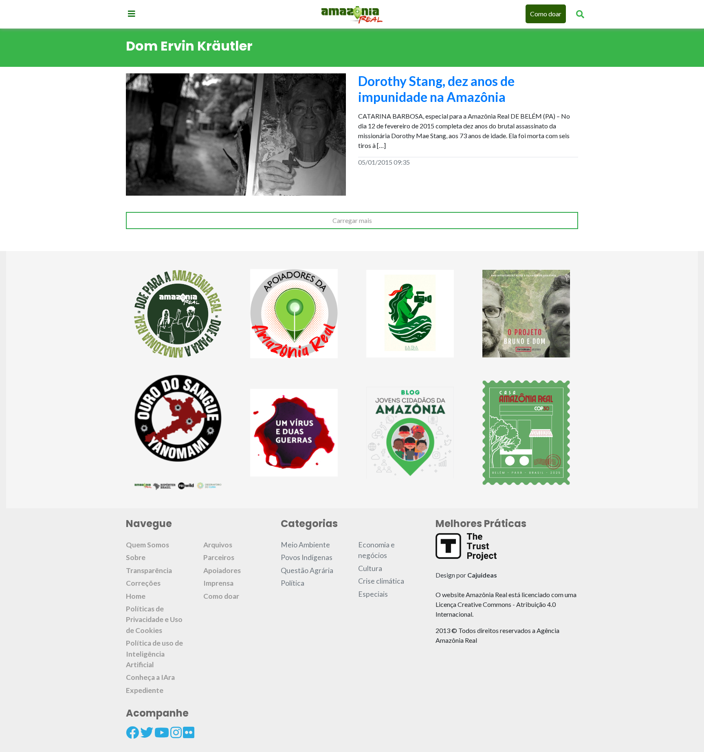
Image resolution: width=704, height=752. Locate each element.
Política (292, 583)
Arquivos (217, 544)
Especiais (373, 594)
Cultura (370, 568)
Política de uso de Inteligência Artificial (154, 654)
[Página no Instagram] (176, 732)
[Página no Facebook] (132, 732)
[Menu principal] (131, 13)
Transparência (149, 570)
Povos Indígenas (306, 557)
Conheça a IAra (150, 677)
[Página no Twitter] (146, 732)
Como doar (545, 14)
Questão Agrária (307, 570)
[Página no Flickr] (188, 732)
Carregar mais (352, 220)
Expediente (144, 690)
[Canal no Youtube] (161, 732)
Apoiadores (222, 570)
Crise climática (381, 581)
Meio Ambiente (305, 544)
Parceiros (218, 557)
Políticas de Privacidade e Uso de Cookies (154, 619)
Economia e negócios (376, 550)
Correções (143, 583)
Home (135, 596)
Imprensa (218, 583)
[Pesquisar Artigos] (580, 14)
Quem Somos (147, 544)
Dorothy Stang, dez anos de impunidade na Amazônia (436, 88)
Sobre (135, 557)
